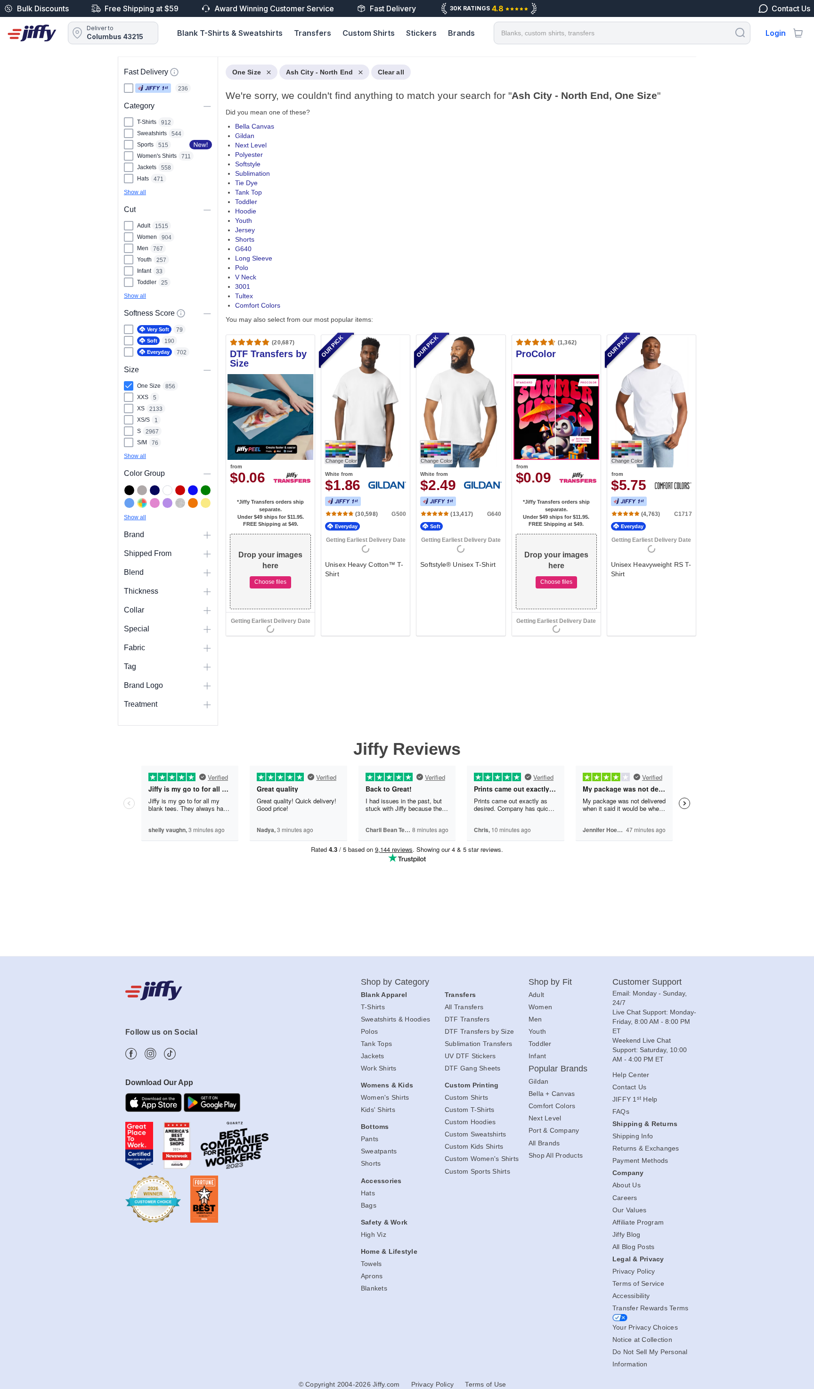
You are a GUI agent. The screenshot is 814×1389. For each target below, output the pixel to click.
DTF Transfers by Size (479, 1031)
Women (540, 1007)
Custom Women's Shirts (482, 1158)
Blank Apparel (384, 994)
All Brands (544, 1143)
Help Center (631, 1075)
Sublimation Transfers (478, 1043)
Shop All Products (556, 1155)
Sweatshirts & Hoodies (395, 1019)
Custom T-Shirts (470, 1109)
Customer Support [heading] (647, 982)
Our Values (629, 1210)
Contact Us (629, 1087)
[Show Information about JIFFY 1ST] (174, 72)
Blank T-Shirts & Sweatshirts (230, 33)
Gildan (244, 135)
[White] (167, 490)
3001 (242, 286)
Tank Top (248, 192)
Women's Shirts (385, 1097)
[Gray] (142, 490)
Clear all (391, 72)
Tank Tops (376, 1043)
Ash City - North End (319, 72)
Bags (368, 1205)
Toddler (246, 201)
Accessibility (631, 1295)
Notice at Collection (642, 1339)
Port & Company (554, 1130)
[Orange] (192, 503)
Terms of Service (638, 1283)
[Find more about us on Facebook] (131, 1054)
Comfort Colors (257, 305)
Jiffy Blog (626, 1234)
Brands (461, 33)
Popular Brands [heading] (558, 1068)
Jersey (245, 230)
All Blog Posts (633, 1246)
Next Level (251, 145)
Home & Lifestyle (389, 1251)
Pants (369, 1139)
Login (775, 33)
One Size (246, 72)
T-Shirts (373, 1007)
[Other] (142, 503)
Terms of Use (485, 1384)
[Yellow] (205, 503)
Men (535, 1019)
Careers (624, 1197)
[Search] (740, 32)
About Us (626, 1185)
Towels (371, 1263)
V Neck (245, 277)
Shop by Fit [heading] (550, 982)
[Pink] (154, 503)
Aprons (372, 1276)
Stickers (421, 33)
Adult (536, 994)
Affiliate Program (638, 1222)
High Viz (373, 1234)
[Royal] (192, 490)
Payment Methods (640, 1160)
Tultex (244, 296)
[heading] (457, 359)
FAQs (620, 1111)
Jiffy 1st (153, 88)
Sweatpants (379, 1151)
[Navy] (154, 490)
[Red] (180, 490)
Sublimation (252, 173)
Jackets (372, 1056)
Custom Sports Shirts (477, 1171)
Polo (241, 267)
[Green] (205, 490)
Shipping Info (632, 1136)
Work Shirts (379, 1068)
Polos (369, 1031)
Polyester (249, 154)
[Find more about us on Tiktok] (170, 1054)
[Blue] (129, 503)
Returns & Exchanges (645, 1148)
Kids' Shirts (378, 1109)
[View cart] (798, 33)
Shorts (244, 239)
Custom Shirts (368, 33)
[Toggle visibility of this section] (207, 106)
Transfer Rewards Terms (650, 1308)
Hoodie (245, 211)
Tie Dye (246, 183)
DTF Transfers (467, 1019)
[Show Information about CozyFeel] (181, 313)
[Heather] (180, 503)
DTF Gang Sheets (473, 1068)
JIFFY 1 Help (635, 1099)
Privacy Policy (633, 1271)
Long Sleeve (253, 258)
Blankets (374, 1288)
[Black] (129, 490)
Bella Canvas (254, 126)
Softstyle (247, 164)
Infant (537, 1056)
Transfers (312, 33)
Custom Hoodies (470, 1122)
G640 (243, 249)
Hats (368, 1193)
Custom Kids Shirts (474, 1146)
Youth (243, 220)
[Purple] (167, 503)
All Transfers (464, 1007)
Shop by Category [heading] (395, 982)
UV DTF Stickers (470, 1056)
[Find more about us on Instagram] (150, 1054)
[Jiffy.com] (32, 33)
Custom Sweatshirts (475, 1134)
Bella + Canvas (552, 1093)
